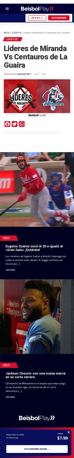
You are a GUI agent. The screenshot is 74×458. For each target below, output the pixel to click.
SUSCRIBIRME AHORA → (37, 449)
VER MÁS (10, 270)
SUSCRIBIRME (58, 18)
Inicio (7, 33)
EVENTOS (16, 33)
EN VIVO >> (37, 18)
